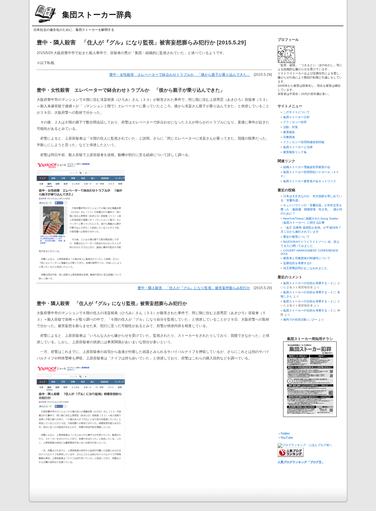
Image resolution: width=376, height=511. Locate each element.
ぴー (314, 319)
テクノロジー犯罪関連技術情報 (303, 142)
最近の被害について (296, 236)
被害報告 (289, 132)
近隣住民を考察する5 (297, 263)
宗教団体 (289, 137)
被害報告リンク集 (295, 152)
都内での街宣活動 (295, 319)
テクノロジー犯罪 (295, 122)
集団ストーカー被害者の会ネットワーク (309, 181)
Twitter (285, 433)
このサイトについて (296, 112)
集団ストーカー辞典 (97, 15)
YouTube (287, 437)
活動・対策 (290, 127)
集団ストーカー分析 (296, 117)
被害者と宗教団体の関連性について (306, 258)
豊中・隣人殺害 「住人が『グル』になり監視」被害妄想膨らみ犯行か (193, 288)
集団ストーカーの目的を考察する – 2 (308, 283)
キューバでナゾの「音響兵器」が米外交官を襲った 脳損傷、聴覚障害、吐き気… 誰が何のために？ (311, 209)
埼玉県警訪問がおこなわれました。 (306, 268)
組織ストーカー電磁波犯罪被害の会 (306, 167)
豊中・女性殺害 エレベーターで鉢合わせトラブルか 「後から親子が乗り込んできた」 (179, 75)
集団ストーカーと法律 (298, 147)
